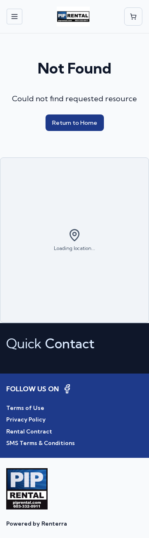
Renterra (54, 523)
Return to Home (74, 122)
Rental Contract (29, 431)
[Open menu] (14, 16)
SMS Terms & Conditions (40, 443)
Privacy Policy (26, 419)
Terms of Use (25, 408)
